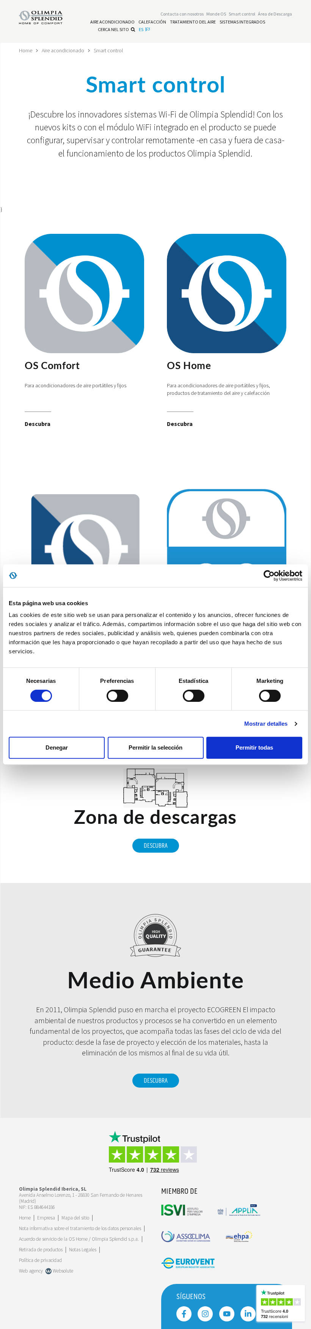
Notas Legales (82, 1249)
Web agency (31, 1271)
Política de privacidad (40, 1260)
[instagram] (205, 1313)
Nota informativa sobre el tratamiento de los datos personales (80, 1228)
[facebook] (184, 1313)
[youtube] (226, 1313)
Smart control (108, 50)
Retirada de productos (41, 1249)
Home (25, 50)
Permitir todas (254, 747)
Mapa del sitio (75, 1218)
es (141, 29)
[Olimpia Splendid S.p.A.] (46, 16)
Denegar (57, 747)
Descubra (156, 846)
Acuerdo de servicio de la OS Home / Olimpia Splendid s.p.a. (79, 1239)
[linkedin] (248, 1313)
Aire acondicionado (63, 50)
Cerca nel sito (113, 29)
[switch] (117, 696)
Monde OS (216, 14)
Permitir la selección (155, 747)
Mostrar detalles (266, 723)
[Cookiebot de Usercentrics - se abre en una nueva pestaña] (269, 575)
